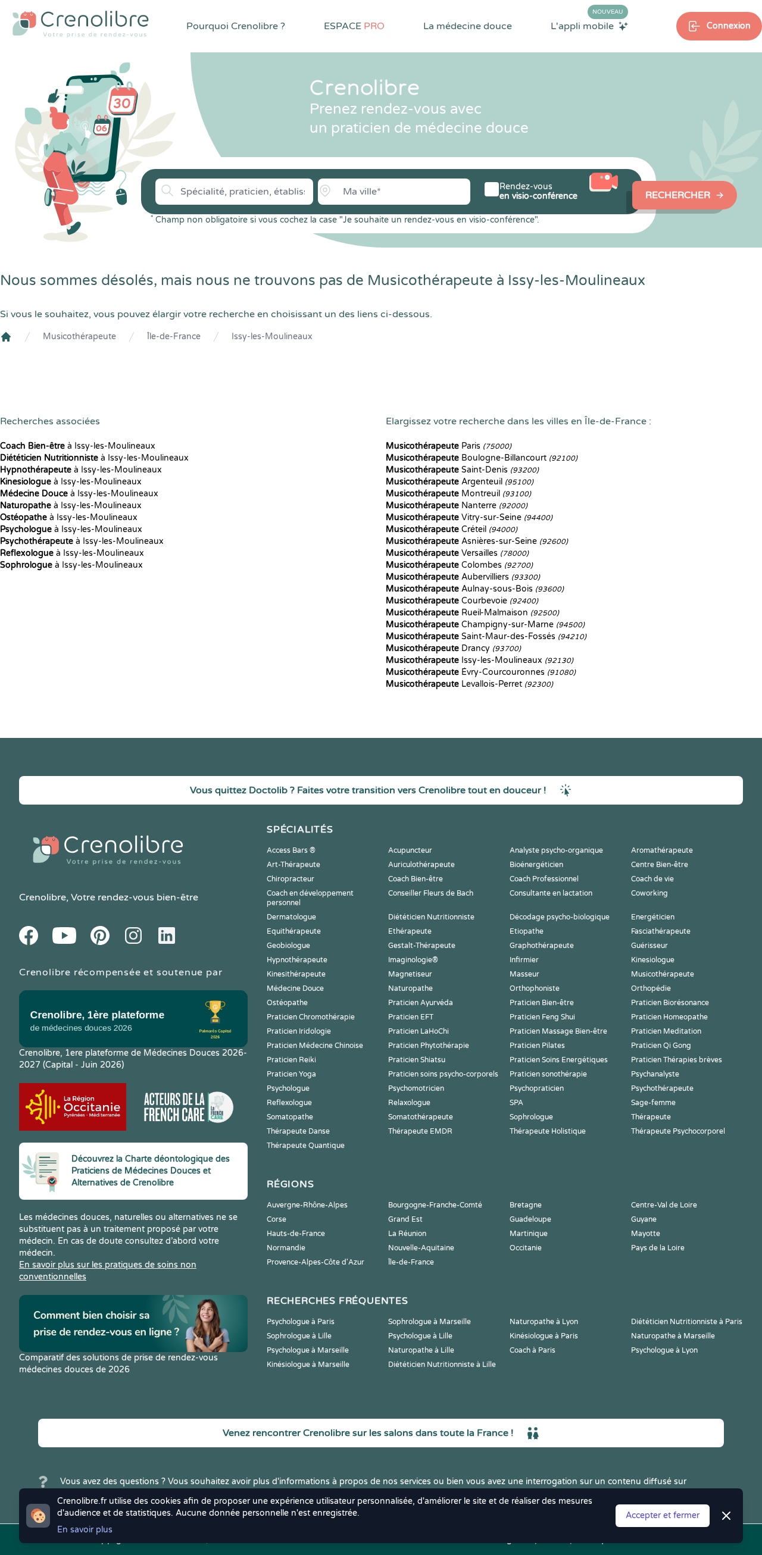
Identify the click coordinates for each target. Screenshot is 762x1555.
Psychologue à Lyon (664, 1350)
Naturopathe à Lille (421, 1350)
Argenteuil (459, 482)
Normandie (286, 1248)
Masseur (524, 974)
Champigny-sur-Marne (485, 625)
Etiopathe (527, 931)
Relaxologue (409, 1103)
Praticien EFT (410, 1017)
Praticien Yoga (291, 1074)
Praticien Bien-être (542, 1003)
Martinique (529, 1233)
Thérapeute (651, 1117)
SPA (516, 1103)
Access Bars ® (291, 850)
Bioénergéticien (536, 865)
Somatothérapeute (420, 1117)
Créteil (451, 529)
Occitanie (526, 1248)
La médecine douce (467, 26)
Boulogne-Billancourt (481, 458)
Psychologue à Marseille (308, 1350)
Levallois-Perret (469, 684)
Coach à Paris (532, 1350)
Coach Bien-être (415, 879)
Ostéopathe (287, 1003)
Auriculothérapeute (421, 865)
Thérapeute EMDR (420, 1131)
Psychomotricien (416, 1088)
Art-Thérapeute (293, 865)
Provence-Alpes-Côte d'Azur (315, 1262)
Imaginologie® (413, 960)
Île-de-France (174, 336)
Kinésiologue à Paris (544, 1336)
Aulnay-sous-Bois (475, 589)
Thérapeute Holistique (548, 1131)
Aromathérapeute (662, 850)
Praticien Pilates (537, 1045)
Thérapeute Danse (298, 1131)
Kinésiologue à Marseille (308, 1364)
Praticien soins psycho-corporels (443, 1074)
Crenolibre (42, 897)
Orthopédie (651, 988)
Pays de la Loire (658, 1248)
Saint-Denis (462, 470)
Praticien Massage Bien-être (558, 1031)
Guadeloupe (530, 1219)
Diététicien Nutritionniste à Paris (686, 1322)
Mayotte (645, 1233)
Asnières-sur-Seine (477, 541)
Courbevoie (462, 601)
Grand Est (405, 1219)
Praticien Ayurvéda (420, 1003)
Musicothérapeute (79, 336)
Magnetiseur (410, 974)
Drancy (453, 648)
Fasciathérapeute (661, 931)
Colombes (459, 565)
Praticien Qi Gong (661, 1045)
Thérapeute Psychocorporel (678, 1131)
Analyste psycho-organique (556, 850)
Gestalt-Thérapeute (421, 945)
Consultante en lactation (551, 893)
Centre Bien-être (659, 865)
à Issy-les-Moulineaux (77, 446)
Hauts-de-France (296, 1233)
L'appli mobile (587, 25)
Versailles (457, 553)
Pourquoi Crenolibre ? (235, 26)
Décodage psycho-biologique (560, 917)
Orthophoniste (535, 988)
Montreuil (458, 494)
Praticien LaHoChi (418, 1031)
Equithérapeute (294, 931)
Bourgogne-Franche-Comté (435, 1205)
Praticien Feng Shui (542, 1017)
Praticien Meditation (666, 1031)
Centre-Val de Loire (664, 1205)
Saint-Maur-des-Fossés (486, 636)
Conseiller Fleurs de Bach (430, 893)
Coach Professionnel (544, 879)
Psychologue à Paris (301, 1322)
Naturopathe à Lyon (544, 1322)
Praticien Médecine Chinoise (315, 1045)
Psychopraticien (537, 1088)
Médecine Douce (295, 988)
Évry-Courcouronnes (481, 672)
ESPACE (354, 26)
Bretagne (526, 1205)
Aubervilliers (463, 577)
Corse (276, 1219)
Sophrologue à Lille (299, 1336)
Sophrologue (531, 1117)
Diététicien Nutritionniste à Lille (442, 1364)
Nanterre (456, 505)
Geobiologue (288, 945)
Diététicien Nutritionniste (431, 917)
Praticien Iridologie (299, 1031)
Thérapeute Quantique (306, 1145)
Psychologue (288, 1088)
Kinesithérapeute (296, 974)
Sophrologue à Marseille (429, 1322)
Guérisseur (649, 945)
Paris (448, 446)
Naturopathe (410, 988)
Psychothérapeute (662, 1088)
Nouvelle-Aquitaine (421, 1248)
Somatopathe (290, 1117)
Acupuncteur (410, 850)
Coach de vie (652, 879)
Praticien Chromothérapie (311, 1017)
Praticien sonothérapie (548, 1074)
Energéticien (652, 917)
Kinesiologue (652, 960)
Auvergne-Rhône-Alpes (307, 1205)
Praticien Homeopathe (669, 1017)
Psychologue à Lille (420, 1336)
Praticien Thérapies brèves (676, 1060)
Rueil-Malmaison (472, 613)
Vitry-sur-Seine (469, 517)
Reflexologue (289, 1103)
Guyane (644, 1219)
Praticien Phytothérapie (428, 1045)
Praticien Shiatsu (416, 1060)
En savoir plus (85, 1530)
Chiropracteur (290, 879)
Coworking (649, 893)
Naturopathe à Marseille (673, 1336)
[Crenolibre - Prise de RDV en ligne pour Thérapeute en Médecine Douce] (80, 24)
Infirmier (524, 960)
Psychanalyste (655, 1074)
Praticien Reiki (291, 1060)
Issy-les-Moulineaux (272, 336)
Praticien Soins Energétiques (559, 1060)
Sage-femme (653, 1103)
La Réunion (407, 1233)
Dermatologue (291, 917)
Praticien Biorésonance (670, 1003)
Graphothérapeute (542, 945)
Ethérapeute (410, 931)
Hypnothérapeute (297, 960)
